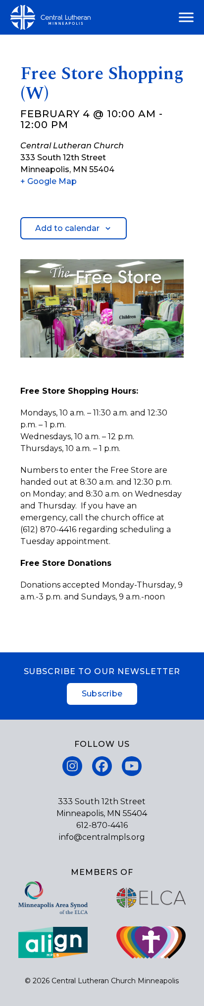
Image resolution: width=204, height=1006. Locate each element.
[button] (186, 17)
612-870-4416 (102, 825)
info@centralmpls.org (102, 837)
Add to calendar (67, 228)
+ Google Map (48, 181)
